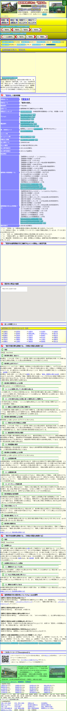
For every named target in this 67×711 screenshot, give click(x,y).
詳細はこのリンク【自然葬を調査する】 (12, 591)
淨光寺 (5, 339)
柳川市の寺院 (36, 44)
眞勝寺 (5, 341)
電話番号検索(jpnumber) (28, 126)
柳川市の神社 (56, 42)
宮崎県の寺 (18, 692)
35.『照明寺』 (30, 37)
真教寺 (56, 339)
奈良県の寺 (33, 685)
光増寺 (43, 331)
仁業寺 (18, 341)
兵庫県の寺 (18, 685)
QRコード (47, 655)
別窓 (34, 114)
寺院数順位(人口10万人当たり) (30, 186)
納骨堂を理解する (46, 704)
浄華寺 (56, 337)
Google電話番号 (26, 121)
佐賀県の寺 (18, 690)
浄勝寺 (18, 339)
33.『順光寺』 (21, 37)
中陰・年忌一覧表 (6, 703)
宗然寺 (31, 335)
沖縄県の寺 (47, 692)
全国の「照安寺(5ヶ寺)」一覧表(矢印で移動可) (14, 26)
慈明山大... (44, 333)
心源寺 (43, 339)
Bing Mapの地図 (26, 118)
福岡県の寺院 (21, 44)
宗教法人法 (31, 703)
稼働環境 (21, 682)
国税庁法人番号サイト (27, 139)
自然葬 (5, 372)
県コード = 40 (38, 128)
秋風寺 (43, 335)
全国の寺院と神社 (7, 42)
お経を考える (18, 704)
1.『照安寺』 (6, 29)
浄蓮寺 (31, 339)
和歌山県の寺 (47, 685)
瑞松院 (31, 341)
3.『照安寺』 (25, 29)
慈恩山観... (32, 333)
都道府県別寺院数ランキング (30, 184)
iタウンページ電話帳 (27, 123)
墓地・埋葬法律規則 (33, 708)
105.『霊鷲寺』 (41, 37)
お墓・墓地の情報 (19, 708)
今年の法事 (17, 706)
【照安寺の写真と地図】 (9, 77)
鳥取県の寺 (4, 687)
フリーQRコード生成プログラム (29, 660)
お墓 (28, 548)
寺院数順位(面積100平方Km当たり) (32, 188)
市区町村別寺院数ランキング (30, 218)
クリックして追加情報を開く (10, 699)
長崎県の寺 (33, 690)
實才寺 (56, 333)
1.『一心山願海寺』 (8, 37)
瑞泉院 (43, 341)
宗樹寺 (18, 335)
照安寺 (8, 95)
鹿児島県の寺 (33, 692)
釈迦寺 (5, 335)
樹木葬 (31, 558)
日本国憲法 (44, 703)
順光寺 (56, 335)
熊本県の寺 (47, 690)
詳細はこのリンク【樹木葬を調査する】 (12, 532)
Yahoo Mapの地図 (26, 116)
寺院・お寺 (4, 706)
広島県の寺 (47, 687)
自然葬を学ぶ (31, 706)
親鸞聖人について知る (47, 708)
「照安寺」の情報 (26, 136)
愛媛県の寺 (47, 689)
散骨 (28, 374)
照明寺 (5, 337)
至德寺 (18, 333)
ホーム (44, 14)
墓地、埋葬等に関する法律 (50, 374)
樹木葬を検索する (33, 704)
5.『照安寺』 (35, 29)
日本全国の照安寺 (26, 111)
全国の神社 (25, 42)
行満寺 (5, 333)
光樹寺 (5, 331)
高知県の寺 (4, 690)
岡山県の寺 (33, 687)
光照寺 (18, 331)
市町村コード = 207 (27, 131)
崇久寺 (56, 341)
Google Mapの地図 (26, 114)
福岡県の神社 (41, 42)
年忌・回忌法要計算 (6, 708)
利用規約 (28, 682)
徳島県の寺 (18, 689)
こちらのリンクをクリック (24, 601)
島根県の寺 (18, 687)
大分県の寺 (4, 692)
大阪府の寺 (4, 685)
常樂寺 (18, 337)
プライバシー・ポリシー (9, 682)
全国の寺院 (5, 44)
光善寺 (31, 331)
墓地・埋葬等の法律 (46, 706)
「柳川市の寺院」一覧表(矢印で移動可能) (13, 33)
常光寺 (43, 337)
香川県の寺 (33, 689)
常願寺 (31, 337)
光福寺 (56, 331)
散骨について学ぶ (6, 704)
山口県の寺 (4, 689)
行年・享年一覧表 (19, 703)
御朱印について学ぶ (6, 710)
